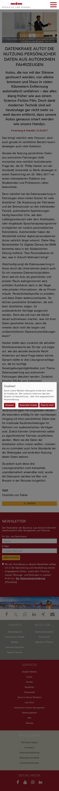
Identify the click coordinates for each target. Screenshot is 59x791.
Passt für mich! (47, 405)
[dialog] (29, 395)
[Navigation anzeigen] (53, 4)
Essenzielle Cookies (28, 405)
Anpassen (9, 405)
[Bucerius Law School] (16, 4)
